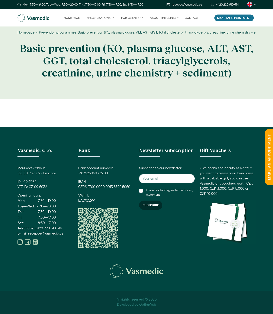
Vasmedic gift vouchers (218, 183)
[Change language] (251, 5)
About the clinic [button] (163, 17)
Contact (192, 17)
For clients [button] (130, 17)
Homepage (72, 17)
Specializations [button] (98, 17)
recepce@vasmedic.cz (187, 4)
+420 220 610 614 (227, 4)
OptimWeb (147, 304)
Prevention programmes (57, 32)
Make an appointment (234, 18)
